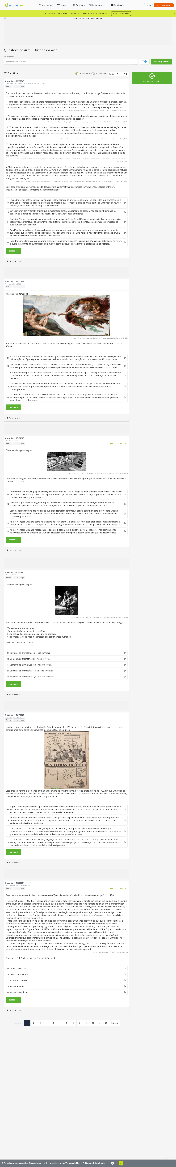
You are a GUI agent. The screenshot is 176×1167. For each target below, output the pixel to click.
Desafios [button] (117, 5)
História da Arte (45, 50)
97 (106, 1023)
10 (86, 1023)
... (99, 1023)
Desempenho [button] (98, 5)
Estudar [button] (79, 5)
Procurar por (9, 57)
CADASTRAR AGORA (121, 13)
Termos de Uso (72, 1163)
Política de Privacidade (93, 1163)
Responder (13, 251)
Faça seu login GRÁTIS (152, 81)
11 (93, 1023)
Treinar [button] (63, 5)
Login (148, 5)
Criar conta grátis (164, 5)
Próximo (114, 1023)
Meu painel (46, 5)
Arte (27, 50)
